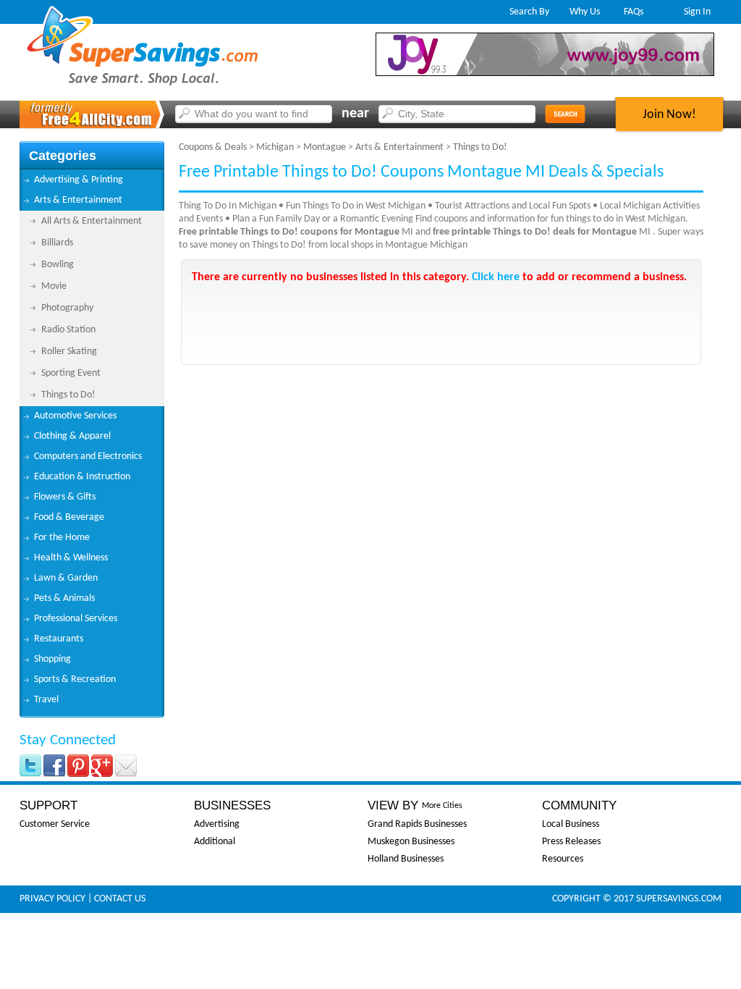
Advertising (217, 824)
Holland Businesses (406, 859)
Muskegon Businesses (411, 841)
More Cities (442, 805)
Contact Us (119, 898)
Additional (214, 841)
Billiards (57, 242)
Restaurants (58, 639)
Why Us (584, 12)
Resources (562, 859)
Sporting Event (71, 373)
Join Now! (669, 115)
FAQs (633, 12)
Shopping (52, 659)
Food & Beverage (69, 517)
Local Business (570, 824)
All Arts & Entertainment (91, 221)
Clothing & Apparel (72, 436)
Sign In (697, 12)
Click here (496, 277)
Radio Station (68, 329)
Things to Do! (68, 395)
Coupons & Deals (213, 147)
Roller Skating (69, 351)
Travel (46, 699)
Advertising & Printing (78, 179)
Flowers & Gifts (65, 497)
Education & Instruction (82, 476)
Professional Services (75, 618)
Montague (324, 147)
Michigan (275, 147)
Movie (54, 286)
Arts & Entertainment (78, 200)
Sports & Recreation (75, 679)
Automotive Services (75, 416)
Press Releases (571, 841)
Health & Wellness (71, 557)
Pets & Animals (64, 598)
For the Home (62, 537)
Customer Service (55, 824)
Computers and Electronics (88, 456)
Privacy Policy (52, 898)
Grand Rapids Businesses (417, 824)
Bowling (57, 264)
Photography (67, 308)
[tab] (92, 180)
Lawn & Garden (66, 578)
